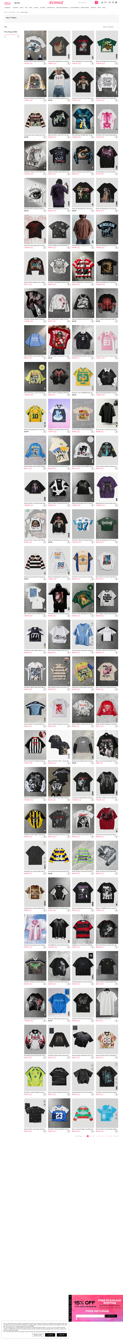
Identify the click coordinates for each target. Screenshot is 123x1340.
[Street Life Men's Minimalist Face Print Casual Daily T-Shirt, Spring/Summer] (59, 708)
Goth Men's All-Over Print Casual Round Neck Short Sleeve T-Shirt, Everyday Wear (83, 1018)
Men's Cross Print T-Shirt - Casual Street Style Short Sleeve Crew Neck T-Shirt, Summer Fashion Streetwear (59, 761)
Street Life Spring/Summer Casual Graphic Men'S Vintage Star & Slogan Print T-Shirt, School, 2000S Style (59, 208)
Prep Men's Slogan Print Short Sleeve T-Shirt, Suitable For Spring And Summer (35, 981)
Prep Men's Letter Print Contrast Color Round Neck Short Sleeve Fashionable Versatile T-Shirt (107, 650)
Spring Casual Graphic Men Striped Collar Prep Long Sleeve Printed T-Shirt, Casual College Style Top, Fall (35, 577)
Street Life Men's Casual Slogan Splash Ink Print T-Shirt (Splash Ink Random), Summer (106, 1129)
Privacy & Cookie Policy (92, 1319)
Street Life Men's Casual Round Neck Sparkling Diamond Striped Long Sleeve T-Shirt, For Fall (83, 871)
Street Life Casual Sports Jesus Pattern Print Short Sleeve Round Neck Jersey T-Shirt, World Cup (35, 945)
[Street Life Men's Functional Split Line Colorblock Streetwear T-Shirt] (35, 708)
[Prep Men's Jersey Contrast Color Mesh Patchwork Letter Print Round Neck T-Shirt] (83, 561)
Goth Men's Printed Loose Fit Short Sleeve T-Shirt (35, 172)
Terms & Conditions (106, 1319)
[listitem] (35, 48)
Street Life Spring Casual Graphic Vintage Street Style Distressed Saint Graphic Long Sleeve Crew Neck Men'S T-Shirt (83, 319)
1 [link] (87, 1136)
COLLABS (42, 7)
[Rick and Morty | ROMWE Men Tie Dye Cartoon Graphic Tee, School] (83, 119)
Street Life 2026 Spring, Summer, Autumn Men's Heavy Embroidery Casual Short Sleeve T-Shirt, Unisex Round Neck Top (59, 1018)
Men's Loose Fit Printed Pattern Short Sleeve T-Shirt (107, 761)
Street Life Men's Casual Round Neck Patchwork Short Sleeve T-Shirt (59, 503)
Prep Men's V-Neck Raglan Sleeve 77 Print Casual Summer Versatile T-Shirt (35, 650)
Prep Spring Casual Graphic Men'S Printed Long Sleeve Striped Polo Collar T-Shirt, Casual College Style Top (35, 135)
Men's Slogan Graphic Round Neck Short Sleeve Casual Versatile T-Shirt (107, 613)
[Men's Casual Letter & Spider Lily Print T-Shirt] (59, 303)
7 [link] (105, 1136)
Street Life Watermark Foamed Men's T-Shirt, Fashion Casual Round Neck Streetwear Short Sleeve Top (59, 245)
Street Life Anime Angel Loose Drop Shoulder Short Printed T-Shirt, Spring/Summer (35, 61)
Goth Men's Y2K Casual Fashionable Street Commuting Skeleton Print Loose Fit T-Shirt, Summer (107, 135)
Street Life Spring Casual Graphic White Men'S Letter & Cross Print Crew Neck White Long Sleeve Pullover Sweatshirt (106, 98)
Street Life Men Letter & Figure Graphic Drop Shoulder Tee (35, 466)
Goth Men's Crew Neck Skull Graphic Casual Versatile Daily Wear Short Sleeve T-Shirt (59, 981)
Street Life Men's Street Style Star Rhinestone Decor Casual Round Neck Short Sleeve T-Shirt (35, 1129)
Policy (104, 7)
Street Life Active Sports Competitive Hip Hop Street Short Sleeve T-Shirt (106, 1055)
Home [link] (5, 12)
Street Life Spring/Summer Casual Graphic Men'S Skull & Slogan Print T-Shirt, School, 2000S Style (83, 208)
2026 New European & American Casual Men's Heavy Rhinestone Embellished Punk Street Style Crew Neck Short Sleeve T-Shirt (59, 834)
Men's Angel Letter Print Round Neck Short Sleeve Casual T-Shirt (59, 466)
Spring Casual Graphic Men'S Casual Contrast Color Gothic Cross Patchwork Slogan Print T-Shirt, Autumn (107, 392)
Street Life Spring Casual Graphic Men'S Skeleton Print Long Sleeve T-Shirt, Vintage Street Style (35, 98)
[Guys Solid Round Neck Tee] (107, 1002)
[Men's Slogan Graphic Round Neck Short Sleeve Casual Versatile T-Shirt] (107, 597)
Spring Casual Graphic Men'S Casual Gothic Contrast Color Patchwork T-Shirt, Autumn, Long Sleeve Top (83, 761)
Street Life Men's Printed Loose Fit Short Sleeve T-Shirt (83, 724)
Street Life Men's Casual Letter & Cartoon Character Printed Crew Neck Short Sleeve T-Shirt (59, 356)
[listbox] (102, 2)
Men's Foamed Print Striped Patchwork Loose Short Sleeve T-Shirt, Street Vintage (35, 761)
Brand (99, 7)
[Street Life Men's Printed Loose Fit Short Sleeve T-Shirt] (83, 708)
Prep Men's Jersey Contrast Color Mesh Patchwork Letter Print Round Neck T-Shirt (83, 577)
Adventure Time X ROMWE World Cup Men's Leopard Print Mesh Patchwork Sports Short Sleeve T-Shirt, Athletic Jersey (83, 392)
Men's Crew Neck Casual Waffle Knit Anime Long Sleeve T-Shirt (83, 466)
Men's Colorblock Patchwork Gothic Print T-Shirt (106, 319)
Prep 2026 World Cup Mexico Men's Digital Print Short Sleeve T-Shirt (83, 356)
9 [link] (111, 1136)
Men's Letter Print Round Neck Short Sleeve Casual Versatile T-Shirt (35, 613)
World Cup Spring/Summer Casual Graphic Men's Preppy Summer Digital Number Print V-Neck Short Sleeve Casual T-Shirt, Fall (35, 429)
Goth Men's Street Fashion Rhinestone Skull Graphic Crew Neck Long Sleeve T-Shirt (59, 1055)
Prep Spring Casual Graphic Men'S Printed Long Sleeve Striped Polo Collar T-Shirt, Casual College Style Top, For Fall (59, 871)
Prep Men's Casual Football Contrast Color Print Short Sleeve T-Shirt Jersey (35, 1092)
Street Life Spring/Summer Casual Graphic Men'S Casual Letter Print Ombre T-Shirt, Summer (107, 540)
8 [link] (108, 1136)
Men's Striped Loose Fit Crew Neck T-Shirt (59, 687)
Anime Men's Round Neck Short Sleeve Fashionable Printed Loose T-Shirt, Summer (59, 613)
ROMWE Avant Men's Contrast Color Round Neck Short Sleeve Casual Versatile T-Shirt (59, 908)
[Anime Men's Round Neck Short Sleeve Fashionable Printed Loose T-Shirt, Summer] (59, 597)
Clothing (36, 7)
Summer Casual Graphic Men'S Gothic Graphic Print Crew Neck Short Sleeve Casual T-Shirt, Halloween (35, 245)
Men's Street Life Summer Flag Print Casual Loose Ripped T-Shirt (107, 577)
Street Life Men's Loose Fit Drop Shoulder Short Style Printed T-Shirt (83, 429)
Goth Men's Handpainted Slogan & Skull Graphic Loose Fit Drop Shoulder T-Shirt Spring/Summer (58, 282)
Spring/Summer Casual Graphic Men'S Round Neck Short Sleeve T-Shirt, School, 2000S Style (35, 871)
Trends (30, 7)
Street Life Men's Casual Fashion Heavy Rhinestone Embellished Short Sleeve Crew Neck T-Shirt (83, 834)
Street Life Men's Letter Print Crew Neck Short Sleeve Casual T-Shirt (58, 135)
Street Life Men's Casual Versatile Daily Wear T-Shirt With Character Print (35, 503)
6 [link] (102, 1136)
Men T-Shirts (11, 18)
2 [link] (90, 1136)
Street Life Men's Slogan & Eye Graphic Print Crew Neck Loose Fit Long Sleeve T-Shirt (35, 282)
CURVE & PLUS (50, 7)
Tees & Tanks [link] (24, 12)
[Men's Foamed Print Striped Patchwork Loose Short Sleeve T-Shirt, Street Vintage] (35, 745)
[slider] (5, 34)
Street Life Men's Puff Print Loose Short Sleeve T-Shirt (107, 429)
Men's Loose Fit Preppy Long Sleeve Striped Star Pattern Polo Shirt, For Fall (83, 1129)
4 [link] (96, 1136)
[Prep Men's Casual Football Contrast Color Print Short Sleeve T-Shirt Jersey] (35, 1076)
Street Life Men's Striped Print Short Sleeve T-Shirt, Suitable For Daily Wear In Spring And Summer (59, 1092)
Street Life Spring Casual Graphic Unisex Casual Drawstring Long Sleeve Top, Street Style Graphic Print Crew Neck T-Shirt (83, 172)
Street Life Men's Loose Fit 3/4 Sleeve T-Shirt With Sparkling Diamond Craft (35, 356)
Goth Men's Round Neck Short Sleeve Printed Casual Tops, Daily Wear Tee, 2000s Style (107, 834)
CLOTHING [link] (12, 12)
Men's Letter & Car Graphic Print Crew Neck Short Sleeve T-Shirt (107, 687)
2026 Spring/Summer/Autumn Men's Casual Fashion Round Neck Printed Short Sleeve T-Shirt (35, 208)
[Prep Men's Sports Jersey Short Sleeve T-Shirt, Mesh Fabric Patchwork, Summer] (35, 671)
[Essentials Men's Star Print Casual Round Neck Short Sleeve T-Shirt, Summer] (83, 1076)
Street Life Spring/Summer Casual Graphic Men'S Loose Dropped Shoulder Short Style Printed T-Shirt (107, 61)
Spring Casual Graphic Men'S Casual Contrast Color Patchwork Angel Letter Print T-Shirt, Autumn (35, 797)
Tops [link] (18, 12)
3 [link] (93, 1136)
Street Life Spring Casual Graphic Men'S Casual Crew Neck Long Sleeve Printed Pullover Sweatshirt (107, 871)
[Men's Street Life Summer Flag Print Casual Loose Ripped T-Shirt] (107, 561)
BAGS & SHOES (85, 7)
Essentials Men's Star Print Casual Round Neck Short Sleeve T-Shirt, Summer (83, 1092)
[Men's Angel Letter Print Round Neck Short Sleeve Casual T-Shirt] (59, 450)
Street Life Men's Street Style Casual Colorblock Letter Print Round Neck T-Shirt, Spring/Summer (59, 797)
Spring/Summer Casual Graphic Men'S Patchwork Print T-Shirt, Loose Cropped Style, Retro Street (35, 908)
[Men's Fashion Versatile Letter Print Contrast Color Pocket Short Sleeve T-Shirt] (59, 634)
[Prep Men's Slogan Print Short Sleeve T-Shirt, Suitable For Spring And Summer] (35, 966)
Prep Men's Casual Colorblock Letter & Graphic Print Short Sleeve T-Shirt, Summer (59, 1129)
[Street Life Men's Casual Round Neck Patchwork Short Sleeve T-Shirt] (59, 487)
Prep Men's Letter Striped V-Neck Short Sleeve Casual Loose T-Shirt (35, 834)
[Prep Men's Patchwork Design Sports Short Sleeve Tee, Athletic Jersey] (83, 524)
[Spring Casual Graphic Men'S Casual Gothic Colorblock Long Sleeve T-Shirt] (83, 487)
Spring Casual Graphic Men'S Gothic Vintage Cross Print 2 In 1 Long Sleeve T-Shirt (35, 1018)
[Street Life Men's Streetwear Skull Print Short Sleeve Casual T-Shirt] (59, 377)
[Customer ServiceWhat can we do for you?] (113, 2)
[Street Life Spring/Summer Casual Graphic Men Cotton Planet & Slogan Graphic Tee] (83, 892)
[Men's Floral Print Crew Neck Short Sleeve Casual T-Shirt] (107, 929)
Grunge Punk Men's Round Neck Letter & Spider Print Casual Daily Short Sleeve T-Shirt (59, 172)
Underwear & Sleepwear (62, 7)
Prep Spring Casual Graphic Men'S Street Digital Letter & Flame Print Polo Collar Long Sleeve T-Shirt (35, 1055)
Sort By (104, 27)
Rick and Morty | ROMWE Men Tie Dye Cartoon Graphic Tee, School (83, 135)
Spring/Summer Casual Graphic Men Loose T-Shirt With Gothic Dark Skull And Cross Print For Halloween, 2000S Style (107, 503)
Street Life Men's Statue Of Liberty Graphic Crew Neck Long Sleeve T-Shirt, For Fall (107, 466)
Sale (26, 7)
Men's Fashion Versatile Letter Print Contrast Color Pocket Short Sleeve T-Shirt (59, 650)
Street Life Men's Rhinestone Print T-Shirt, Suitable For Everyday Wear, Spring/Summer (83, 1055)
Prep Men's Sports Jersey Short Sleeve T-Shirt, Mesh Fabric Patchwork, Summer (35, 687)
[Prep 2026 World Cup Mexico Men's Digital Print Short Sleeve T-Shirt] (83, 340)
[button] (44, 63)
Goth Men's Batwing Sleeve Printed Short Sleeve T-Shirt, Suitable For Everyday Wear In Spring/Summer (35, 319)
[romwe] (56, 2)
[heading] (11, 34)
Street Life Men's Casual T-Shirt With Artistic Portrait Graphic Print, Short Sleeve (35, 540)
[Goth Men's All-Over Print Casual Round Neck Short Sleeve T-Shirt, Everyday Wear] (83, 1002)
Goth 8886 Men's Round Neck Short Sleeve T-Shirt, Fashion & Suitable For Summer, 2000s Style (59, 945)
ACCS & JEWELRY (74, 7)
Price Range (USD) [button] (10, 32)
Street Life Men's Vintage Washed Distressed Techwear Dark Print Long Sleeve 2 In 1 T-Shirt (107, 981)
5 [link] (99, 1136)
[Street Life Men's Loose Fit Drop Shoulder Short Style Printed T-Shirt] (83, 413)
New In (21, 7)
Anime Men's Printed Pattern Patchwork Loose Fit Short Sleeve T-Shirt (83, 687)
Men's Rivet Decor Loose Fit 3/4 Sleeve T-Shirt (35, 392)
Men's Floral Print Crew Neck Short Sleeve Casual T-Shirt (107, 945)
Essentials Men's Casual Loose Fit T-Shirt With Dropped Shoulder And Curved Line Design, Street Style (83, 245)
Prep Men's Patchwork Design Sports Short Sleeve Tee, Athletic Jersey (83, 540)
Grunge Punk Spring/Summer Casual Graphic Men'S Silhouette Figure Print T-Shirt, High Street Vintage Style (83, 797)
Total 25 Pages (78, 1136)
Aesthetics (15, 7)
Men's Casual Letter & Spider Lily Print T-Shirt (59, 319)
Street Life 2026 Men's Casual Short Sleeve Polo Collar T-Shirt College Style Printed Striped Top (83, 282)
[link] (85, 1136)
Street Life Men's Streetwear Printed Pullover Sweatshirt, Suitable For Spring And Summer (107, 724)
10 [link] (114, 1136)
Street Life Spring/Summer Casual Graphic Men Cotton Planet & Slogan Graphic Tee (83, 908)
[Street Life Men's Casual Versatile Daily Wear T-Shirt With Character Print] (35, 487)
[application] (112, 27)
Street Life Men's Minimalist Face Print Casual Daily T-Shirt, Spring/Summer (59, 724)
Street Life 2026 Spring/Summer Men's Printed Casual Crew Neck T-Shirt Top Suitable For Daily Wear (83, 613)
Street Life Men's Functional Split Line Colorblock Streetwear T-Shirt (35, 724)
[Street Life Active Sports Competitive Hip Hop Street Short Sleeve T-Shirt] (107, 1039)
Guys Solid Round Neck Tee (103, 1018)
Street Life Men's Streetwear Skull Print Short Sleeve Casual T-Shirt (59, 392)
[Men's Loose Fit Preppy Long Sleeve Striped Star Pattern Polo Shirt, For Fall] (83, 1113)
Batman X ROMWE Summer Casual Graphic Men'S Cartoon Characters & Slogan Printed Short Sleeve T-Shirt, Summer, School (107, 908)
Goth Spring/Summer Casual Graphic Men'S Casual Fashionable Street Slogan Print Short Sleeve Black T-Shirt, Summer (107, 172)
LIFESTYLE (93, 7)
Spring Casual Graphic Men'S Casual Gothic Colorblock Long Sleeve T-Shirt (83, 503)
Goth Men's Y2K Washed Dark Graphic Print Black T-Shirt (107, 1092)
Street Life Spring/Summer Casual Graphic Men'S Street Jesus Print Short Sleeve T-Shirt (107, 282)
